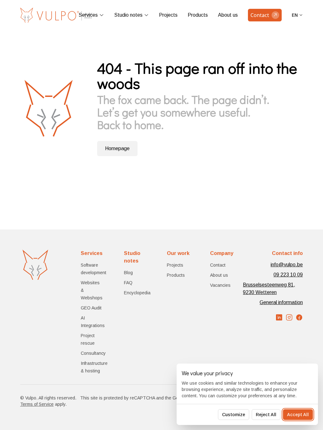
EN (295, 15)
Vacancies (220, 285)
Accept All (298, 414)
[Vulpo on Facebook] (299, 317)
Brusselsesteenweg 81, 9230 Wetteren (269, 288)
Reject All (266, 414)
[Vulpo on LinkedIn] (279, 317)
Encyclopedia (137, 292)
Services (88, 15)
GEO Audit (91, 307)
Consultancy (93, 353)
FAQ (128, 282)
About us (228, 15)
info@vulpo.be (287, 264)
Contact (218, 265)
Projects (168, 15)
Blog (128, 272)
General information (281, 302)
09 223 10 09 (288, 274)
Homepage (117, 148)
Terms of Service (37, 404)
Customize (233, 414)
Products (198, 15)
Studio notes (128, 15)
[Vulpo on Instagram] (289, 317)
